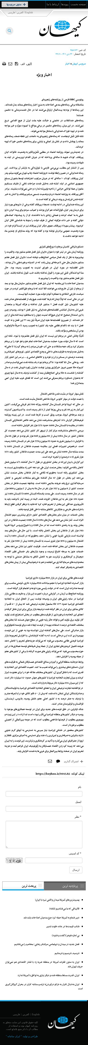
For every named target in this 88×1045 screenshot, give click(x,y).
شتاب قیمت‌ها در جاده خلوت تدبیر (62, 926)
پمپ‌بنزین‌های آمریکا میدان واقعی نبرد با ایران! (57, 900)
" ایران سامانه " (14, 1036)
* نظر (78, 816)
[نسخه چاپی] (4, 64)
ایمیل (78, 801)
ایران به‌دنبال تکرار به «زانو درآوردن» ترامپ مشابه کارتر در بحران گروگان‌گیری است (44, 986)
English (29, 12)
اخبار (67, 64)
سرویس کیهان (79, 64)
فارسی (11, 12)
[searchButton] (9, 31)
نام (79, 787)
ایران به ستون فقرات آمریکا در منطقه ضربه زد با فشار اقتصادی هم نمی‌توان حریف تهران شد (44, 964)
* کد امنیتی (75, 853)
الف (23, 64)
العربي (20, 12)
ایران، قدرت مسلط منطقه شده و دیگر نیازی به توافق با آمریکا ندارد (48, 975)
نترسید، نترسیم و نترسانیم (67, 953)
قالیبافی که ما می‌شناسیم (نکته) (64, 909)
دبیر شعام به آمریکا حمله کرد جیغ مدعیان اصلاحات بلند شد (51, 918)
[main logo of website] (58, 26)
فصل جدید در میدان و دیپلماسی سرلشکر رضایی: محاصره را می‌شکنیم (46, 944)
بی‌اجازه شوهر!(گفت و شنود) (65, 935)
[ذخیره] (16, 63)
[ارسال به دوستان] (10, 64)
